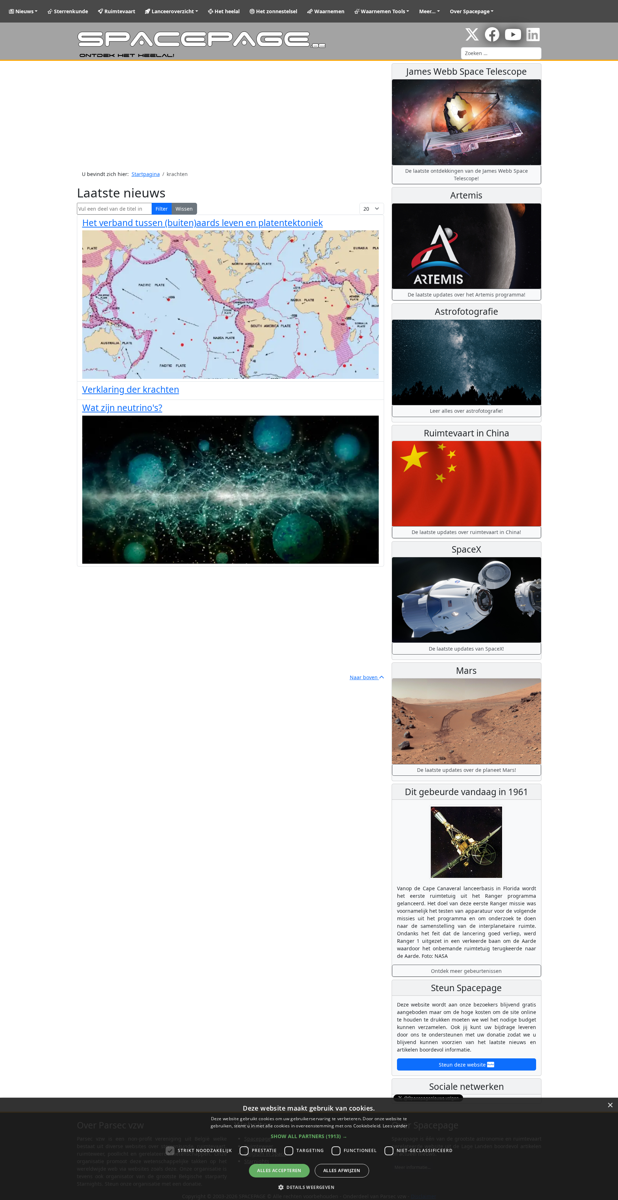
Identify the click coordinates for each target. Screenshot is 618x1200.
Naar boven (364, 677)
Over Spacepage (470, 11)
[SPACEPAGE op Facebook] (492, 38)
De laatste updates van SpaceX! (466, 648)
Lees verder (395, 1126)
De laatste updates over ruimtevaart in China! (466, 532)
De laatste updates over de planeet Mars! (466, 769)
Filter (162, 208)
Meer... (427, 11)
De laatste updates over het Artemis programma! (466, 294)
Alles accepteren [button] (279, 1170)
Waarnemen (328, 11)
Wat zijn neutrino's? (122, 407)
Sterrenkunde (70, 11)
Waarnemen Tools (382, 11)
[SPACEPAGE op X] (472, 38)
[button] (309, 1136)
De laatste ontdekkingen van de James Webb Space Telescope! (466, 174)
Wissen (184, 208)
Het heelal (226, 11)
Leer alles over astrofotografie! (466, 410)
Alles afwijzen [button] (341, 1170)
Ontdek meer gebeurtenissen (466, 971)
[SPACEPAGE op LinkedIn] (533, 38)
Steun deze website (463, 1064)
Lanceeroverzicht (172, 11)
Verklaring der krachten (130, 389)
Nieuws (24, 11)
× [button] (610, 1105)
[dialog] (309, 1149)
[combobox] (501, 53)
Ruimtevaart (119, 11)
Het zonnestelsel (276, 11)
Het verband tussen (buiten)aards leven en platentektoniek (202, 223)
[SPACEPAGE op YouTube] (513, 38)
